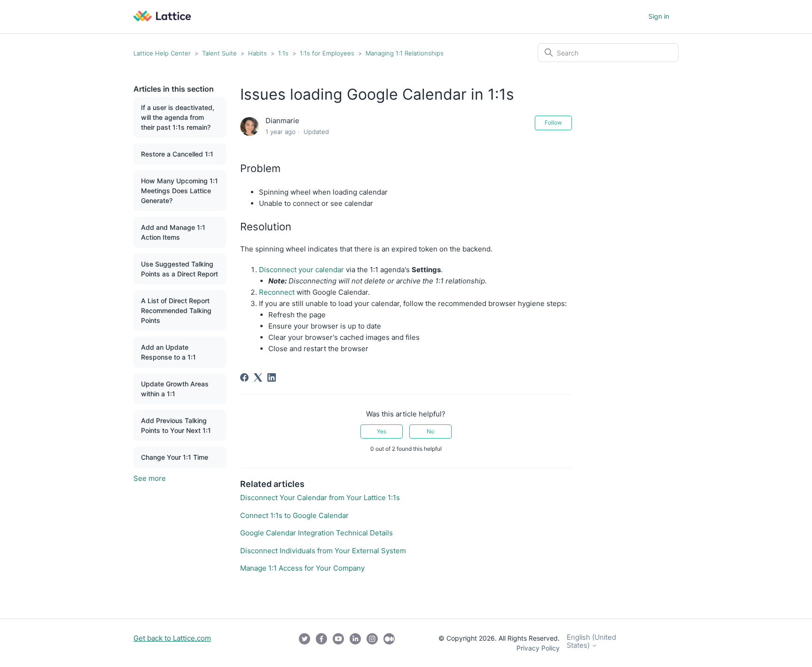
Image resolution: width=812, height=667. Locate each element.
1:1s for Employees (327, 53)
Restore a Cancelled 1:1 (177, 154)
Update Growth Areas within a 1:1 (175, 389)
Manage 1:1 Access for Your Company (302, 568)
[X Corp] (258, 377)
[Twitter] (304, 643)
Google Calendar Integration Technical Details (316, 532)
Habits (258, 53)
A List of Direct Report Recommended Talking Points (176, 310)
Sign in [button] (658, 16)
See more (149, 478)
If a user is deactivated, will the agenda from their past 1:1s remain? (177, 117)
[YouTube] (338, 643)
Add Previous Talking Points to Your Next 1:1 (176, 425)
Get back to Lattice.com (172, 638)
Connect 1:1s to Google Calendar (294, 515)
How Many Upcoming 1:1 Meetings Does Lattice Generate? (179, 190)
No (430, 431)
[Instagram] (372, 643)
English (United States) (591, 641)
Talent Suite (220, 53)
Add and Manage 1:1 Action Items (173, 232)
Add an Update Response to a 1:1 (168, 352)
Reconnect (277, 292)
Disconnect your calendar (302, 269)
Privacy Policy (538, 648)
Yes (381, 431)
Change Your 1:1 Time (174, 457)
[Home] (162, 18)
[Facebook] (244, 377)
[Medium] (389, 643)
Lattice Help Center (162, 53)
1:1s (283, 53)
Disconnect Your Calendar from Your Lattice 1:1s (320, 497)
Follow (553, 122)
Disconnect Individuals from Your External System (323, 550)
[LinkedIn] (271, 377)
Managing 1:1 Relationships (405, 53)
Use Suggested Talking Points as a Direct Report (179, 269)
